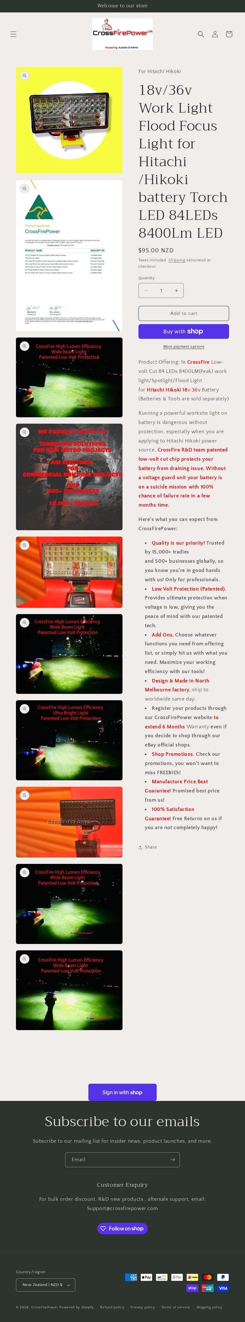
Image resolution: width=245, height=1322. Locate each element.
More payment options (183, 347)
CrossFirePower (44, 1307)
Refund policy (112, 1307)
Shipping (176, 260)
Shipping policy (210, 1307)
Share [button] (151, 847)
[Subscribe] (173, 1159)
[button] (13, 34)
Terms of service (175, 1307)
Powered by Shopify (76, 1307)
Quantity (146, 278)
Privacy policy (142, 1307)
